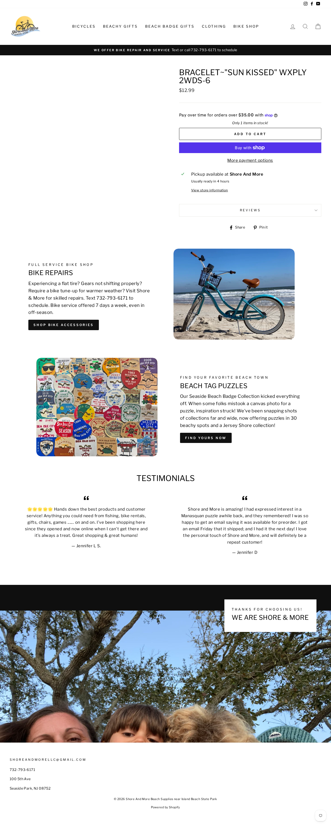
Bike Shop (246, 26)
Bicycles (84, 26)
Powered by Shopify (165, 807)
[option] (165, 50)
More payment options (250, 160)
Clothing (214, 26)
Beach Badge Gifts (170, 26)
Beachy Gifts (120, 26)
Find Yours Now (206, 438)
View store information (209, 190)
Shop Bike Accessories (63, 325)
